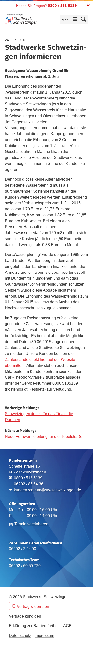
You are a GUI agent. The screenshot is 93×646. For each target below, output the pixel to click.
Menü (70, 20)
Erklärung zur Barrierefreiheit (34, 626)
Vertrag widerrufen (33, 606)
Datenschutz (20, 635)
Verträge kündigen (25, 616)
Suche (83, 19)
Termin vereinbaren (31, 524)
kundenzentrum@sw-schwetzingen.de (47, 490)
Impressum (44, 635)
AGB (67, 626)
